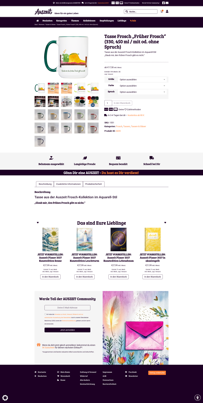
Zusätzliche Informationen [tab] (68, 184)
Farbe (111, 85)
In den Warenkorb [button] (50, 277)
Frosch (119, 126)
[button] (5, 398)
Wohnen (41, 24)
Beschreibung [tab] (45, 184)
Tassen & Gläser (50, 24)
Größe (111, 79)
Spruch (111, 91)
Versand (110, 74)
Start (36, 24)
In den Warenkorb (122, 103)
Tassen (126, 126)
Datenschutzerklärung (69, 321)
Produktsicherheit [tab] (93, 184)
